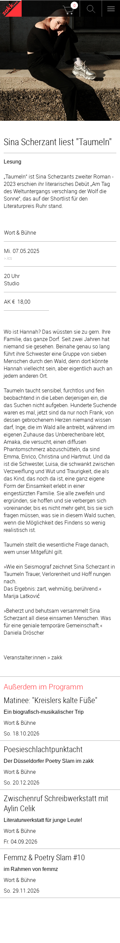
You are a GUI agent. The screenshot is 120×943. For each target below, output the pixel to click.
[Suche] (91, 8)
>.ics (8, 258)
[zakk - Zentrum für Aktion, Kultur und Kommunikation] (12, 9)
